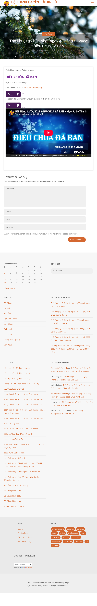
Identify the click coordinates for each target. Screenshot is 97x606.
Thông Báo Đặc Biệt (12, 340)
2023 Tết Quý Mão (11, 423)
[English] (15, 561)
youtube (55, 545)
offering (66, 537)
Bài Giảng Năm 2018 (12, 496)
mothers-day (73, 533)
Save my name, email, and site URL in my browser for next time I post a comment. (42, 234)
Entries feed (23, 533)
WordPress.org (24, 541)
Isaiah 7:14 (37, 88)
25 (5, 282)
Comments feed (25, 537)
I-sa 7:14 (28, 88)
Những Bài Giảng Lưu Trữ (14, 506)
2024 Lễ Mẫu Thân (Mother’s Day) (18, 434)
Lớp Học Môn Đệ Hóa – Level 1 (17, 368)
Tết (87, 541)
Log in (20, 529)
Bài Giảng (48, 34)
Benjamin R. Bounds (59, 368)
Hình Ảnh (7, 313)
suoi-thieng (56, 541)
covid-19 (70, 529)
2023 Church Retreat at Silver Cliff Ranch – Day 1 (24, 399)
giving (62, 533)
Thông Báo (8, 334)
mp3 (83, 533)
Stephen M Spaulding (60, 393)
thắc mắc (78, 541)
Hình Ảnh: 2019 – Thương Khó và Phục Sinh (22, 472)
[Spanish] (21, 561)
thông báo (68, 541)
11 (4, 276)
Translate (29, 567)
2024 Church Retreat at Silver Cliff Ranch (21, 429)
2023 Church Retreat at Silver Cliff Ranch (21, 394)
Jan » (12, 288)
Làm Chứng (9, 324)
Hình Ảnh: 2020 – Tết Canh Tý (16, 485)
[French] (18, 561)
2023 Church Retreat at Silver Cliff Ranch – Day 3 (24, 418)
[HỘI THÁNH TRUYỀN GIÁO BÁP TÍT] (6, 3)
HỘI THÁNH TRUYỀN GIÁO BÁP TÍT (34, 2)
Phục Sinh (76, 537)
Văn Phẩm (8, 345)
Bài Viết (7, 308)
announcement (58, 529)
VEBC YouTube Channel (14, 389)
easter (54, 533)
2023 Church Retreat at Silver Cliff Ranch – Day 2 (24, 404)
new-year (55, 537)
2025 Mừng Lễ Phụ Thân (14, 453)
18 (5, 279)
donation (80, 529)
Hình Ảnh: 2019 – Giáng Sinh (15, 458)
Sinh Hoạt (8, 329)
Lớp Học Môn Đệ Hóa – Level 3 (17, 378)
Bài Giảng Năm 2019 (12, 501)
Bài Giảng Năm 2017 (12, 491)
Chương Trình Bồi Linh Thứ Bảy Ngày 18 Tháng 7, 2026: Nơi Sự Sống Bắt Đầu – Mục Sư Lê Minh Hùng (71, 348)
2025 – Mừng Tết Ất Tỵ (13, 439)
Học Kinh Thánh (10, 319)
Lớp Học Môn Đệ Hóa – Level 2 (17, 373)
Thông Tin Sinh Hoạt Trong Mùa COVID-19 (21, 384)
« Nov (6, 288)
